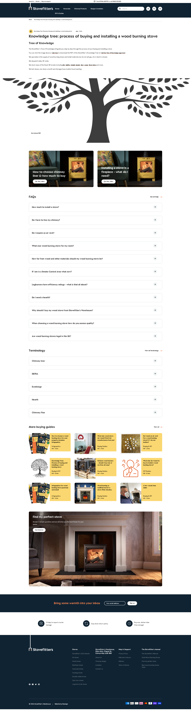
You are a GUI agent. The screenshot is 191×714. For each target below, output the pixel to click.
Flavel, (91, 65)
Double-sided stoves (79, 676)
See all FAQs (154, 197)
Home (30, 19)
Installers (99, 665)
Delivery (121, 661)
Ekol (82, 65)
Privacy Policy (123, 654)
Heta (94, 65)
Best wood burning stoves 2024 (150, 666)
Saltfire (68, 65)
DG (64, 65)
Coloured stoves (77, 669)
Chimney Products (80, 9)
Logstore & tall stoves (79, 684)
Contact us (99, 669)
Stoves (57, 9)
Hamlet (78, 65)
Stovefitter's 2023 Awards (81, 654)
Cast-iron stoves (77, 680)
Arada (86, 65)
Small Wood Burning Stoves (151, 657)
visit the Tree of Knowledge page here (113, 53)
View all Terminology (152, 350)
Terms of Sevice (124, 665)
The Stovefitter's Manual (150, 654)
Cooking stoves (77, 673)
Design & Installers (97, 9)
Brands (37, 1)
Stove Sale (66, 9)
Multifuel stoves (77, 665)
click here (55, 53)
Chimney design (101, 661)
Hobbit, (73, 65)
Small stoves (76, 661)
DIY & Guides (59, 13)
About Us (31, 1)
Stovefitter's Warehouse (42, 704)
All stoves (75, 657)
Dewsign (65, 704)
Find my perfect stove (149, 661)
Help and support (46, 1)
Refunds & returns (125, 657)
